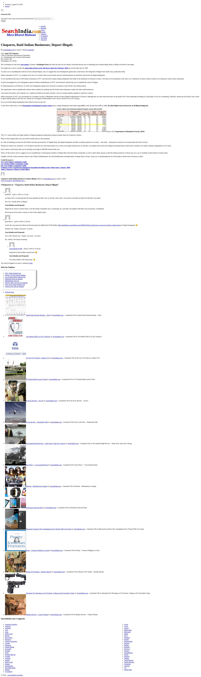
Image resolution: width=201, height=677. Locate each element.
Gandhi (7, 656)
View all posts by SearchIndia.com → (13, 181)
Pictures (126, 643)
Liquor (126, 628)
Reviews (127, 649)
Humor (7, 664)
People (126, 639)
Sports (126, 655)
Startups (126, 656)
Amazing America (11, 624)
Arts (6, 630)
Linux (126, 626)
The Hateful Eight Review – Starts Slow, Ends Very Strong (45, 443)
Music (126, 634)
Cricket (7, 643)
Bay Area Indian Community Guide (13, 166)
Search (7, 6)
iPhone (7, 670)
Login (31, 263)
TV (125, 668)
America (8, 626)
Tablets (126, 658)
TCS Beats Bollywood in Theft (36, 379)
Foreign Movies (10, 655)
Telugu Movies (129, 662)
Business (8, 639)
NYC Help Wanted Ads (13, 273)
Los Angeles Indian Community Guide (14, 164)
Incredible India (10, 668)
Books (7, 636)
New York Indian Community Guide (14, 162)
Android (8, 628)
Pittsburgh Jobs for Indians (14, 279)
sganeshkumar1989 (15, 249)
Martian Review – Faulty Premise (37, 614)
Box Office (8, 638)
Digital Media (9, 647)
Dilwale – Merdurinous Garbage (36, 486)
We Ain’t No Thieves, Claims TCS (37, 358)
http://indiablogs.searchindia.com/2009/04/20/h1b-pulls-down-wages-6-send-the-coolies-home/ (89, 225)
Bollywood (8, 634)
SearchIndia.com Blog (15, 675)
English (7, 651)
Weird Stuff (128, 670)
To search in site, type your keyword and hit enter (17, 18)
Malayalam (127, 630)
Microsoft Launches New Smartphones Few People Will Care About (48, 529)
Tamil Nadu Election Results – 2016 (38, 315)
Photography (128, 641)
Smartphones (128, 653)
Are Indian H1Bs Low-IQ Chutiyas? (38, 337)
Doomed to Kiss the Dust (34, 508)
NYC (126, 636)
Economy (8, 649)
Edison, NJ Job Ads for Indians (15, 275)
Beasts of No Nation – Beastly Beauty (38, 572)
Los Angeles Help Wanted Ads (15, 277)
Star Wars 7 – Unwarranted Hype (37, 465)
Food (6, 653)
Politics (126, 645)
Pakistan (127, 638)
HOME (43, 26)
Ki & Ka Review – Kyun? (34, 401)
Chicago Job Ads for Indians (14, 286)
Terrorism (127, 664)
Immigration (9, 666)
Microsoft (127, 632)
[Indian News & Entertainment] (21, 37)
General (7, 658)
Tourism (127, 666)
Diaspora (8, 645)
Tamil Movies (128, 660)
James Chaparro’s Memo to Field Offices (15, 169)
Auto (6, 632)
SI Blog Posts (9, 292)
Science (126, 651)
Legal (126, 624)
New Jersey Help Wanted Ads (15, 285)
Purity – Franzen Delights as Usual (37, 550)
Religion (127, 647)
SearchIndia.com (8, 50)
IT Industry (8, 671)
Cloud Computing (11, 641)
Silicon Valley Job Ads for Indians (16, 283)
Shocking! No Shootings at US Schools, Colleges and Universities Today (50, 593)
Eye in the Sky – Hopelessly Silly (37, 422)
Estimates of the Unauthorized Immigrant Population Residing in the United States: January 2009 (35, 167)
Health (7, 660)
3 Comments (30, 50)
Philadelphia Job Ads (12, 281)
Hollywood (9, 662)
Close (3, 21)
